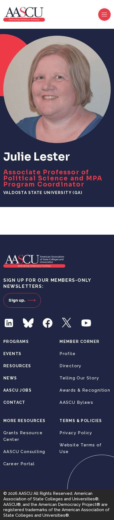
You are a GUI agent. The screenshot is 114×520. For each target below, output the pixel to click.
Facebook (47, 322)
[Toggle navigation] (104, 14)
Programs (16, 341)
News (10, 378)
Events (12, 353)
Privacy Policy (75, 432)
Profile (67, 353)
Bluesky (28, 322)
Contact (14, 402)
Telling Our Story (79, 378)
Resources (17, 366)
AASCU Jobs (17, 390)
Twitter (66, 322)
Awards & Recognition (84, 390)
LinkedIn (8, 322)
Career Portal (19, 463)
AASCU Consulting (24, 451)
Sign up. (17, 300)
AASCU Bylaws (76, 402)
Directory (70, 365)
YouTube (86, 322)
